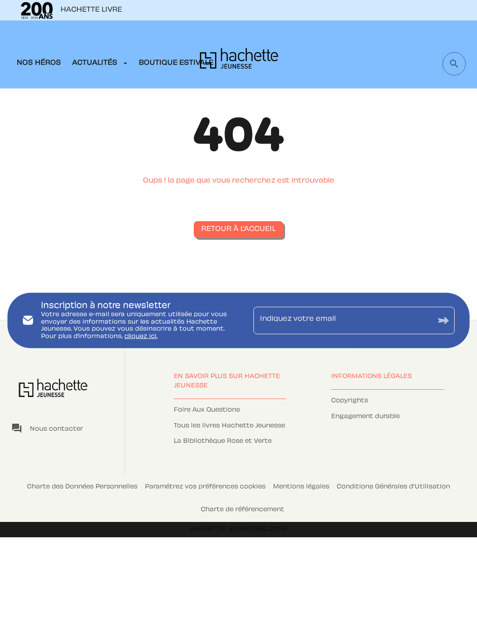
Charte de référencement (242, 510)
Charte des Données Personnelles (82, 487)
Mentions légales (301, 487)
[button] (238, 229)
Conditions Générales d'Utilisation (393, 487)
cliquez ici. (140, 336)
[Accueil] (239, 61)
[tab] (39, 63)
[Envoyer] (443, 320)
